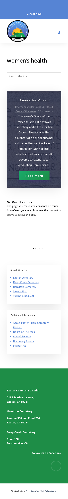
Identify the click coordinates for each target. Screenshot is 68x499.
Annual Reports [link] (22, 336)
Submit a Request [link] (23, 296)
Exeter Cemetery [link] (23, 277)
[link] (11, 5)
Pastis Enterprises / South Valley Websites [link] (41, 491)
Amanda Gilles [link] (26, 107)
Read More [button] (34, 176)
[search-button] (53, 31)
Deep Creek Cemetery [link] (26, 282)
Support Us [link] (19, 345)
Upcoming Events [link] (23, 341)
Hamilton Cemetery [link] (24, 287)
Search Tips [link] (20, 291)
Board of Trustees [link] (24, 332)
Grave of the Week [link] (25, 111)
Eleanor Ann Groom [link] (34, 100)
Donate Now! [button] (34, 13)
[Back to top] (65, 472)
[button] (59, 31)
